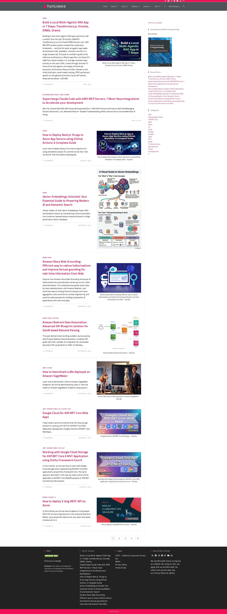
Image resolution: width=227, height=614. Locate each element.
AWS (62, 94)
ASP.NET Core (52, 409)
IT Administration (154, 144)
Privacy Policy (121, 564)
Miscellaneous (153, 146)
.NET (44, 409)
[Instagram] (159, 555)
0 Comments (49, 84)
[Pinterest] (165, 555)
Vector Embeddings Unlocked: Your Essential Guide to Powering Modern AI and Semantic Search (66, 200)
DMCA (117, 561)
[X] (152, 555)
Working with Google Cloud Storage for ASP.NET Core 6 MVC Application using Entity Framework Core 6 (65, 456)
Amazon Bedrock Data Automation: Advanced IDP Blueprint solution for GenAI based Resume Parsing (65, 326)
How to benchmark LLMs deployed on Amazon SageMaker (66, 374)
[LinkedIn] (162, 555)
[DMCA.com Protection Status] (51, 555)
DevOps (151, 132)
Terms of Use (120, 567)
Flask (150, 136)
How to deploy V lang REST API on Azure (64, 503)
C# (59, 409)
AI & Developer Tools (51, 94)
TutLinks (116, 611)
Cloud (49, 368)
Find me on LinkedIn (155, 23)
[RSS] (171, 555)
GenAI (45, 18)
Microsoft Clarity (164, 561)
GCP (69, 409)
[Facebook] (156, 555)
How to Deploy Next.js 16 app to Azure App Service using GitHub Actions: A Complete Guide (63, 139)
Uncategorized (153, 151)
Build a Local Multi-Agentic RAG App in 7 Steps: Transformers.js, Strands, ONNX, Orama (66, 26)
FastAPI (151, 134)
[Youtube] (168, 555)
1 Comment (48, 487)
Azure (45, 131)
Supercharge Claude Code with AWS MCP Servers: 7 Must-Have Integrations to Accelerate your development (91, 101)
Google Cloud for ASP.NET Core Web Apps (65, 415)
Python (56, 318)
